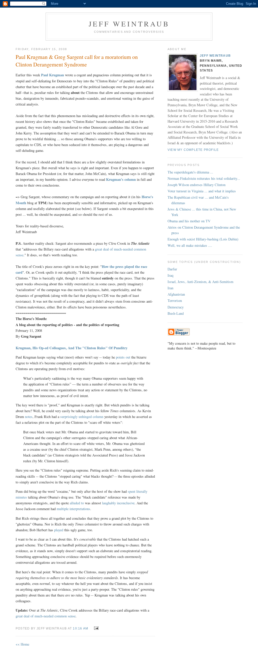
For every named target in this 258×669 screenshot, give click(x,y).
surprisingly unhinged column (81, 416)
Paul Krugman (52, 75)
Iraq (170, 275)
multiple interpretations (73, 508)
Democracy (176, 307)
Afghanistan (176, 294)
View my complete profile (193, 150)
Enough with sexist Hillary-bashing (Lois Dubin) (203, 239)
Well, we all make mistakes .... (190, 245)
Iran (170, 288)
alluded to (77, 503)
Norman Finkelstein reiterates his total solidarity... (204, 178)
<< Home (22, 644)
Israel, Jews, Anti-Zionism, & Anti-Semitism (200, 281)
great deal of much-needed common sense (46, 616)
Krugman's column (121, 179)
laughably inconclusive (118, 503)
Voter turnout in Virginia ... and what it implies (202, 191)
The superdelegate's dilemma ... (190, 172)
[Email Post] (95, 628)
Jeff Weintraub (129, 23)
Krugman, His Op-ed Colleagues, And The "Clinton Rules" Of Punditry (71, 347)
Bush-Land (176, 313)
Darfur (172, 269)
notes (29, 416)
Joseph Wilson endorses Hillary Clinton (196, 184)
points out (123, 357)
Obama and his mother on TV (189, 221)
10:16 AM (80, 628)
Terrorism (175, 300)
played (58, 529)
